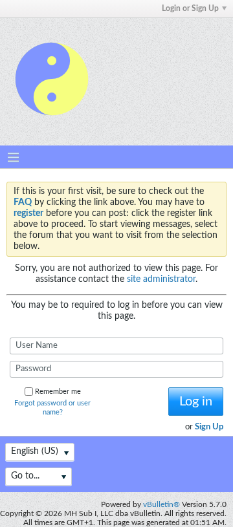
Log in (195, 401)
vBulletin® (161, 504)
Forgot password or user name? (52, 408)
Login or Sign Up (190, 8)
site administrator (161, 279)
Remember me (58, 391)
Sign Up (209, 427)
